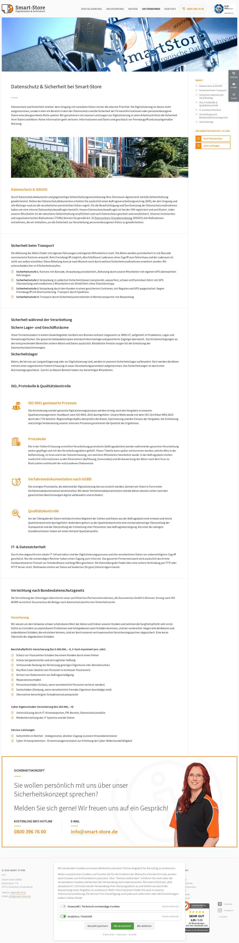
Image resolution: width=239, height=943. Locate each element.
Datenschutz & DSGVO (210, 85)
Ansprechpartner (187, 886)
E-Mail (234, 87)
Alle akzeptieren (122, 926)
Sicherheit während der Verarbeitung (211, 96)
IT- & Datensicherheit (210, 109)
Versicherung (206, 121)
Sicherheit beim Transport (212, 90)
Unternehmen (151, 9)
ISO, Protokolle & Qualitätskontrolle (208, 104)
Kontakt (170, 9)
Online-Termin (185, 883)
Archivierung (115, 9)
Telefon (234, 77)
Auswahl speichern (97, 926)
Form (234, 98)
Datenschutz (109, 934)
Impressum (122, 934)
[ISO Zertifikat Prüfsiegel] (225, 9)
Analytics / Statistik (80, 916)
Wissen (133, 9)
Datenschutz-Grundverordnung (113, 218)
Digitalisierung (91, 9)
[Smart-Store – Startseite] (23, 8)
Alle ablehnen (144, 926)
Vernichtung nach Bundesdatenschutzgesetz (213, 116)
